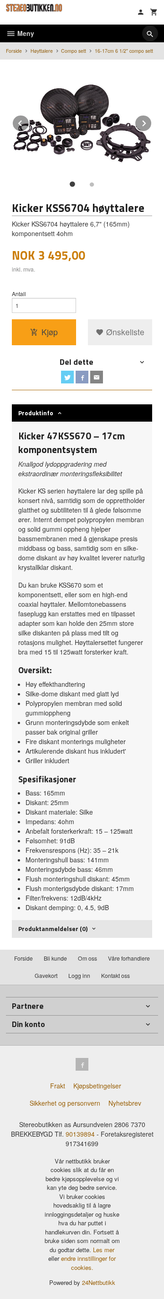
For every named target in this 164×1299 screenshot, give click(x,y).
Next (151, 122)
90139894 (80, 1133)
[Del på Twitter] (67, 377)
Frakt (57, 1085)
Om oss (87, 958)
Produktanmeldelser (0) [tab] (52, 928)
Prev (29, 122)
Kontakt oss (115, 975)
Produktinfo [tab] (35, 413)
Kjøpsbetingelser (97, 1085)
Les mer (103, 1249)
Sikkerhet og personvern (65, 1103)
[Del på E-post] (96, 377)
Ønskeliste (124, 331)
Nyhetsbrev (124, 1103)
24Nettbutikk (98, 1282)
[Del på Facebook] (82, 377)
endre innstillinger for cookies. (88, 1263)
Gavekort (46, 975)
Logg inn (79, 975)
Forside (14, 50)
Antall (19, 293)
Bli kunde (55, 958)
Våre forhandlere (129, 958)
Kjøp (49, 331)
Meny (24, 33)
